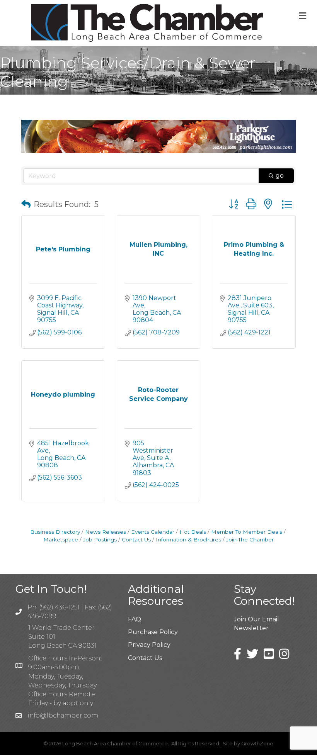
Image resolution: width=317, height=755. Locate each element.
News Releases (105, 532)
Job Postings (100, 539)
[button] (26, 204)
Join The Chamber (250, 539)
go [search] (280, 175)
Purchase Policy (153, 632)
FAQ (134, 619)
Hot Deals (192, 532)
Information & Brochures (188, 539)
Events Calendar (152, 532)
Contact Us (136, 539)
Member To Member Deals (246, 532)
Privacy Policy (149, 644)
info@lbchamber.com (62, 715)
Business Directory (55, 532)
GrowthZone (257, 743)
